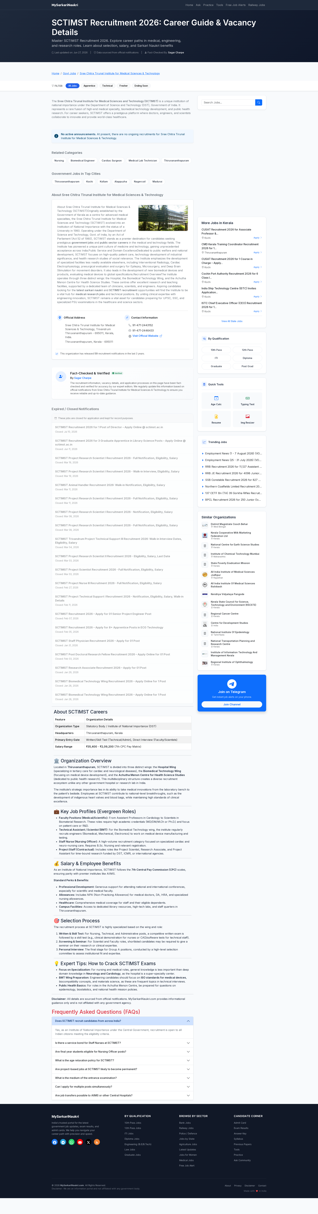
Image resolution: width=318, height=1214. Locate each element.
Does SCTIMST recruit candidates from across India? (88, 1020)
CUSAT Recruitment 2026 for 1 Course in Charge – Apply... (227, 261)
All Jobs (72, 85)
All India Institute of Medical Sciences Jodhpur (233, 573)
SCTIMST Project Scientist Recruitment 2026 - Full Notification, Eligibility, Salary (109, 569)
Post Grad (247, 366)
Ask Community (242, 1160)
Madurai (157, 181)
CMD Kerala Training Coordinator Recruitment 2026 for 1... (230, 246)
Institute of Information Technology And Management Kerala (234, 654)
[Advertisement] (232, 163)
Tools (219, 5)
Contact (262, 1185)
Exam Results (241, 1128)
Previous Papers (242, 1144)
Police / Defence (188, 1133)
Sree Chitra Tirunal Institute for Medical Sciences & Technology (120, 73)
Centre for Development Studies (229, 622)
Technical (107, 85)
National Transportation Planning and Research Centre (233, 642)
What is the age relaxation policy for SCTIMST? (84, 1060)
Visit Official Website (145, 335)
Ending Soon (141, 85)
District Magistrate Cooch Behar (229, 524)
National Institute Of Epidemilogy (230, 632)
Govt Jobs (69, 73)
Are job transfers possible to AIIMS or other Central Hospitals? (93, 1095)
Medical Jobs (186, 1160)
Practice (208, 5)
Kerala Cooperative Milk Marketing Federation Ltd (231, 534)
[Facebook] (55, 1142)
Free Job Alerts (236, 5)
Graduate (216, 366)
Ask (198, 5)
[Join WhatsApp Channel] (72, 1142)
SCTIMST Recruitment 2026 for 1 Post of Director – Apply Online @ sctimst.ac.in (109, 427)
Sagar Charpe (82, 378)
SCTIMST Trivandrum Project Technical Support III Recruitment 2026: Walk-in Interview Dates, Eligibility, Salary (118, 540)
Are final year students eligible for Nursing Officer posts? (90, 1051)
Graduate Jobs (133, 1154)
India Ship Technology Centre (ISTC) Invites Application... (229, 290)
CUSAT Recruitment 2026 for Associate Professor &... (226, 231)
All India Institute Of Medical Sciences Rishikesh (233, 585)
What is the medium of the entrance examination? (86, 1077)
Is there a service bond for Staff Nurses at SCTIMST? (88, 1042)
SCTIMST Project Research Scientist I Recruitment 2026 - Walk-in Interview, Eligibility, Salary (117, 471)
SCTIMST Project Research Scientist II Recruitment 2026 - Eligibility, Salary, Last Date (112, 556)
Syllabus (238, 1138)
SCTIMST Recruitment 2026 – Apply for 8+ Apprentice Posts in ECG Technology (109, 627)
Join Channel (231, 704)
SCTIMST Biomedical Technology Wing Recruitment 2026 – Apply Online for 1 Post (110, 681)
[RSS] (97, 1142)
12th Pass (247, 349)
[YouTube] (80, 1142)
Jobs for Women (188, 1154)
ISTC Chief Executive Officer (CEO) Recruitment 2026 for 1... (232, 305)
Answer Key (240, 1133)
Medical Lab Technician (143, 160)
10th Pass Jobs (133, 1122)
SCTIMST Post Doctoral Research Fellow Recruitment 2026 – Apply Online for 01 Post (112, 654)
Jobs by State (186, 1138)
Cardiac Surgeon (112, 160)
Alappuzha (121, 181)
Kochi (89, 181)
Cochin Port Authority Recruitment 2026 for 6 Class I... (230, 275)
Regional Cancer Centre (224, 613)
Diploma (247, 358)
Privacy (237, 1185)
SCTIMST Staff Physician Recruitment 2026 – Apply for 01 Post (97, 640)
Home (189, 5)
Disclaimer (250, 1185)
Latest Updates (187, 1149)
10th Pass (216, 349)
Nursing (59, 160)
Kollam (104, 181)
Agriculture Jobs (188, 1144)
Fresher (124, 85)
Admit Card (240, 1122)
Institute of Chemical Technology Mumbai (235, 553)
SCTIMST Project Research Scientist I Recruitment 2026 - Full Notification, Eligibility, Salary (116, 458)
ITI (216, 358)
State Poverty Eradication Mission (230, 563)
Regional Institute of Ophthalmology (232, 662)
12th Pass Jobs (133, 1128)
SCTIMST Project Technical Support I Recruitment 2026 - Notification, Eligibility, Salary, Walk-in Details (119, 598)
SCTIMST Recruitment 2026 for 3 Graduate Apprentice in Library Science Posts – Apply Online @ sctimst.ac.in (120, 442)
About (228, 1185)
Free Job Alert (186, 1165)
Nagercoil (140, 181)
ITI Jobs (129, 1133)
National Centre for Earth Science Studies (235, 544)
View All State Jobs (231, 321)
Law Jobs (130, 1149)
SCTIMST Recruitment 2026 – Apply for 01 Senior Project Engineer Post (103, 614)
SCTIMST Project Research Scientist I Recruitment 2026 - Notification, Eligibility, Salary (114, 512)
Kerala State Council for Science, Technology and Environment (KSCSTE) (233, 603)
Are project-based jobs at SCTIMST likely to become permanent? (96, 1069)
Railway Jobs (256, 5)
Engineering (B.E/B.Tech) (138, 1144)
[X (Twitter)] (88, 1142)
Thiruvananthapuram (176, 160)
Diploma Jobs (132, 1138)
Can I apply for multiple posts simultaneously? (83, 1086)
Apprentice (89, 85)
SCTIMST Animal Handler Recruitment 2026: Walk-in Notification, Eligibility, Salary (110, 485)
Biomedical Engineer (83, 160)
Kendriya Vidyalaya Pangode (227, 594)
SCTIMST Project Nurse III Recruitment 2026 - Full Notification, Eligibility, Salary (108, 583)
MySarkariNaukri (65, 5)
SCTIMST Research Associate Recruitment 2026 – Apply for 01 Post (100, 667)
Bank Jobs (185, 1122)
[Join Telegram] (63, 1142)
